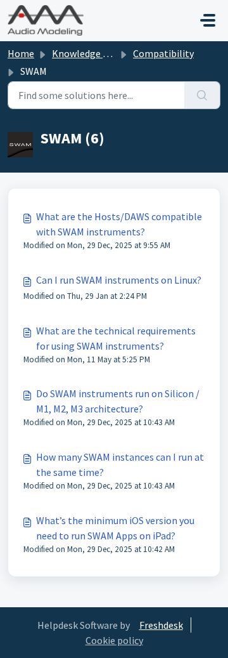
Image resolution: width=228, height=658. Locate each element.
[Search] (202, 95)
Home (21, 53)
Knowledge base (87, 53)
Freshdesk (161, 625)
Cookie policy (114, 640)
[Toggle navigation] (207, 20)
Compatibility (163, 53)
